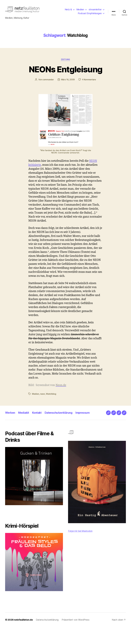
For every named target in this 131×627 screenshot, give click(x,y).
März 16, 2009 (68, 79)
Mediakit (23, 412)
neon (42, 394)
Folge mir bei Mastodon (80, 531)
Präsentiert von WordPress (75, 619)
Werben (10, 412)
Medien (80, 9)
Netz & (68, 9)
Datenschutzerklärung (58, 412)
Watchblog (51, 394)
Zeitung (65, 59)
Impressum (82, 412)
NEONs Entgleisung (65, 69)
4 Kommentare (89, 79)
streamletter (95, 9)
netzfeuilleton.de (23, 619)
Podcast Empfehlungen (90, 13)
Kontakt (37, 412)
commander (48, 79)
